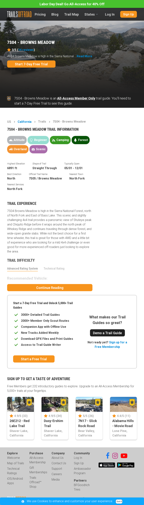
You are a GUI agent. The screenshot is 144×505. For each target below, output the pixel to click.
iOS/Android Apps (15, 481)
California (25, 122)
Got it (119, 501)
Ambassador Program (82, 471)
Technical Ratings (13, 471)
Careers (57, 474)
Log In (110, 14)
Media (56, 479)
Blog (54, 14)
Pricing (40, 14)
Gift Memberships (38, 470)
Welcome (13, 458)
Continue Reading (49, 288)
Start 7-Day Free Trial (31, 64)
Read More (84, 56)
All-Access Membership (37, 460)
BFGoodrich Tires (82, 487)
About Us (58, 458)
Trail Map (71, 14)
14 (26, 50)
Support (57, 468)
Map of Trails (15, 463)
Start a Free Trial (34, 359)
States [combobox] (89, 14)
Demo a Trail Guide (107, 333)
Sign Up (128, 14)
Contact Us (59, 463)
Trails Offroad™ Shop (35, 482)
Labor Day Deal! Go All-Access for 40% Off (72, 4)
